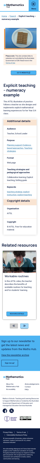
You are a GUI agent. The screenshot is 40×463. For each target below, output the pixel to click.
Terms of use (21, 432)
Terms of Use (10, 63)
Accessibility (10, 389)
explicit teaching (24, 195)
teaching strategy (14, 192)
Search (13, 16)
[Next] (24, 326)
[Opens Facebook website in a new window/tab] (5, 411)
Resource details (17, 314)
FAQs (27, 390)
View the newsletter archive (15, 355)
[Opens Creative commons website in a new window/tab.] (25, 418)
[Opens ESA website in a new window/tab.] (11, 418)
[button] (33, 4)
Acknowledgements (32, 384)
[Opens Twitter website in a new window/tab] (11, 411)
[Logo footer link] (14, 377)
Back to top (35, 446)
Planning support (14, 145)
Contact (28, 387)
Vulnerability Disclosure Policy (17, 435)
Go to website (23, 73)
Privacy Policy (8, 432)
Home (4, 16)
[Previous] (14, 326)
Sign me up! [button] (9, 363)
